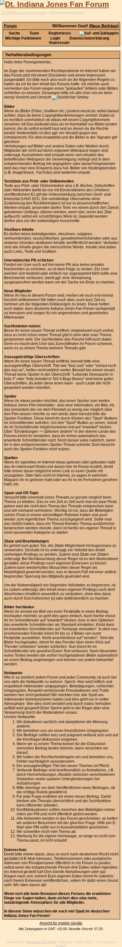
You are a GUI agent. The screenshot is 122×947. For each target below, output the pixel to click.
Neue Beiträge (103, 26)
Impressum (59, 42)
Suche (14, 33)
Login (54, 38)
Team (33, 33)
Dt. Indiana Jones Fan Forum (24, 12)
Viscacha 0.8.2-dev (41, 942)
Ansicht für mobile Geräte (60, 923)
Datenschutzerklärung (89, 38)
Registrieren (59, 33)
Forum (10, 26)
